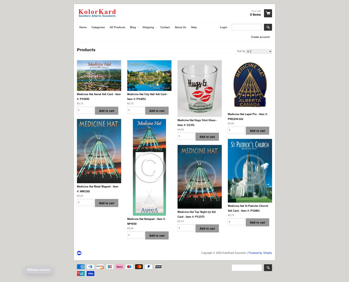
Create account (260, 37)
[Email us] (79, 253)
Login (223, 27)
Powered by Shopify (260, 252)
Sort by (241, 51)
